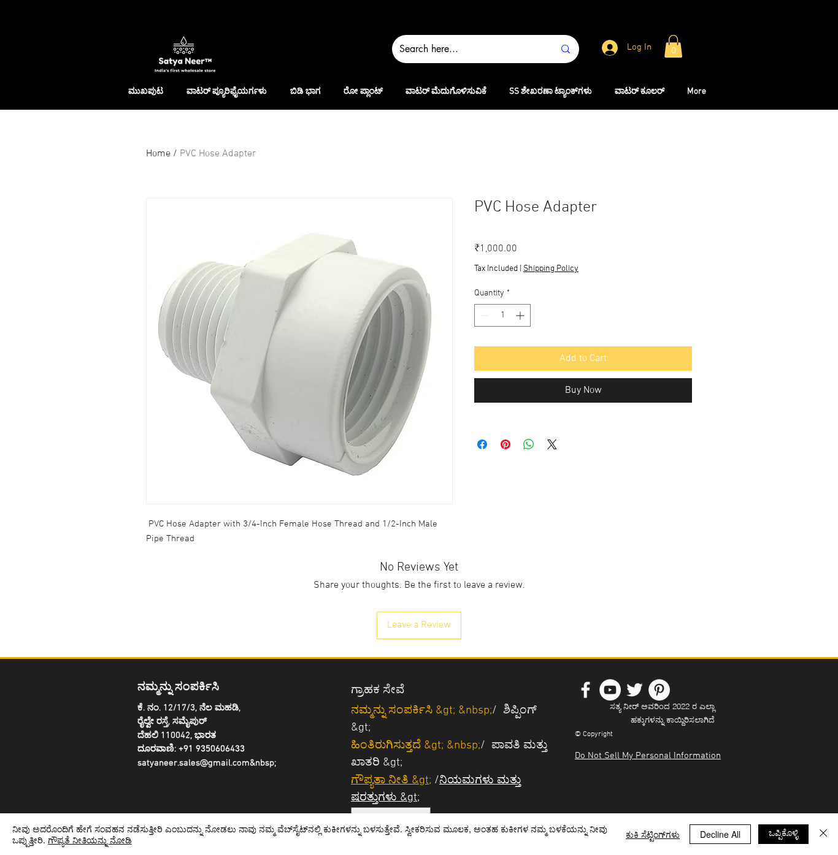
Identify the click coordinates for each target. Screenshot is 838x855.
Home (158, 154)
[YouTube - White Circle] (610, 690)
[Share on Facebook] (482, 444)
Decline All (720, 834)
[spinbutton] (502, 315)
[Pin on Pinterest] (505, 444)
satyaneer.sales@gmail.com (193, 763)
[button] (673, 46)
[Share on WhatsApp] (528, 444)
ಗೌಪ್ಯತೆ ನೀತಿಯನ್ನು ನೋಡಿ (90, 840)
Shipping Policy (551, 269)
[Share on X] (552, 444)
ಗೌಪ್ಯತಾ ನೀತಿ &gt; (391, 780)
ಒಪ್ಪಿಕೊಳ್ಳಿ (783, 832)
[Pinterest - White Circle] (659, 690)
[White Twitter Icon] (634, 690)
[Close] (823, 834)
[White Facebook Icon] (585, 690)
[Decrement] (483, 315)
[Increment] (521, 315)
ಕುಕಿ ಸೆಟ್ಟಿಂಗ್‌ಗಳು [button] (653, 834)
